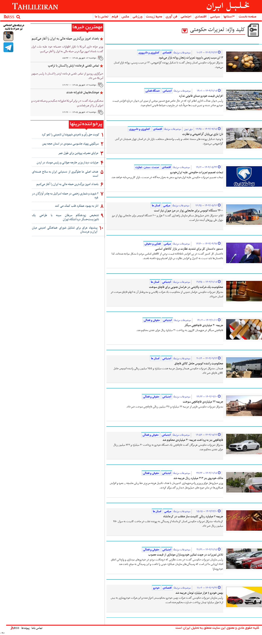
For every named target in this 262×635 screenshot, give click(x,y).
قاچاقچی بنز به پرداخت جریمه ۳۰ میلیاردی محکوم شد (193, 440)
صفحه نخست (247, 17)
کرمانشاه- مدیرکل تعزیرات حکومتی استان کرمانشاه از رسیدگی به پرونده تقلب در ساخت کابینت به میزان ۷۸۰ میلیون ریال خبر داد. (168, 523)
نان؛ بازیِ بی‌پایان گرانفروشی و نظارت (202, 134)
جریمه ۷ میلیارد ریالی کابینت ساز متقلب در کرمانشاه (193, 516)
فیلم (115, 17)
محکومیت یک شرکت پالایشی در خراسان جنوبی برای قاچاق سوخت (186, 287)
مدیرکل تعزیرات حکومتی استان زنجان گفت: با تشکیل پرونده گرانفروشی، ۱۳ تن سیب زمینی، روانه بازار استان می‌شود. (168, 65)
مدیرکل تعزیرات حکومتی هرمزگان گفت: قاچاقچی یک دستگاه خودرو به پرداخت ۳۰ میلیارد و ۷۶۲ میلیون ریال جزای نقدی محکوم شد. (168, 447)
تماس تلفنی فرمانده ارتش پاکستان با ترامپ (73, 65)
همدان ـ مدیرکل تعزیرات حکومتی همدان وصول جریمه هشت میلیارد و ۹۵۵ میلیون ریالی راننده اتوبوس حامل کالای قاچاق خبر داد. (168, 371)
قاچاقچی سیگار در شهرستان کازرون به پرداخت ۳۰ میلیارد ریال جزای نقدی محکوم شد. (179, 330)
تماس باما (37, 628)
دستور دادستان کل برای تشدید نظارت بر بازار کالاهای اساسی (189, 248)
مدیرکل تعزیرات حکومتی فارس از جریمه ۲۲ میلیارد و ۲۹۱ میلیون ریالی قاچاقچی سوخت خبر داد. (174, 406)
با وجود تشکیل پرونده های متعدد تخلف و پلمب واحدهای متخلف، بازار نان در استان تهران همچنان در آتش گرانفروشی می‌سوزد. (169, 141)
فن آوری (171, 17)
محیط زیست (154, 17)
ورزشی (137, 17)
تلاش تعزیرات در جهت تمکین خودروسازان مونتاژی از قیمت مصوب (185, 554)
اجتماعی (186, 17)
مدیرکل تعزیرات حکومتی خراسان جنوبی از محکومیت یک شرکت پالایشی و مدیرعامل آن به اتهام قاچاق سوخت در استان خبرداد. (167, 294)
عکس (125, 17)
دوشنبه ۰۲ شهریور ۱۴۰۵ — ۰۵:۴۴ (79, 58)
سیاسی (215, 17)
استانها (228, 17)
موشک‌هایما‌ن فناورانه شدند (82, 92)
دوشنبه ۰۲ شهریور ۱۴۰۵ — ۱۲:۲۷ (79, 85)
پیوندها (25, 628)
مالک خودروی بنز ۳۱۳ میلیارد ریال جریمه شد (198, 478)
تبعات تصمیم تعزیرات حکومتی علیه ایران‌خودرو (196, 172)
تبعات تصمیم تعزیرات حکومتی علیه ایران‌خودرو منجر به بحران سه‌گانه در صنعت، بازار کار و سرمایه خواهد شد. (167, 177)
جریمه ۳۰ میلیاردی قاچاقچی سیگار (203, 325)
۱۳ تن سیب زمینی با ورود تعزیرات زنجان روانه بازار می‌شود (191, 57)
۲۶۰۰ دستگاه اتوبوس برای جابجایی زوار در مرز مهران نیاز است (188, 210)
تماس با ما (101, 17)
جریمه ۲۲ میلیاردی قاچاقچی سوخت (203, 401)
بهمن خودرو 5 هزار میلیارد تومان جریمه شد (199, 593)
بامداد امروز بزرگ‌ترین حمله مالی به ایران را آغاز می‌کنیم (65, 39)
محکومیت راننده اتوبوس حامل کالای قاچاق (198, 363)
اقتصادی (201, 17)
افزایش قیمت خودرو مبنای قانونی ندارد (201, 96)
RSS (16, 628)
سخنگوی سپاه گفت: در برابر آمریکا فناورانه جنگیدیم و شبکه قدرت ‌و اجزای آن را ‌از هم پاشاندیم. (67, 103)
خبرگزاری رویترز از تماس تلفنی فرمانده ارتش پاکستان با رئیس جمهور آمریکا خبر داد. (67, 76)
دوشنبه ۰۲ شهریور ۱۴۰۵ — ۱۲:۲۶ (79, 112)
